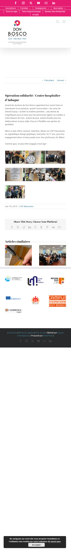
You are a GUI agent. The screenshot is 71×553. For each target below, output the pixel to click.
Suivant (60, 80)
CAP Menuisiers (26, 206)
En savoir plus (54, 541)
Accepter (36, 544)
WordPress (48, 336)
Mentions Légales (26, 333)
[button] (7, 255)
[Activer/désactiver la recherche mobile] (57, 21)
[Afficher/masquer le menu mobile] (64, 21)
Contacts (13, 333)
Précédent (49, 80)
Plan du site (40, 333)
